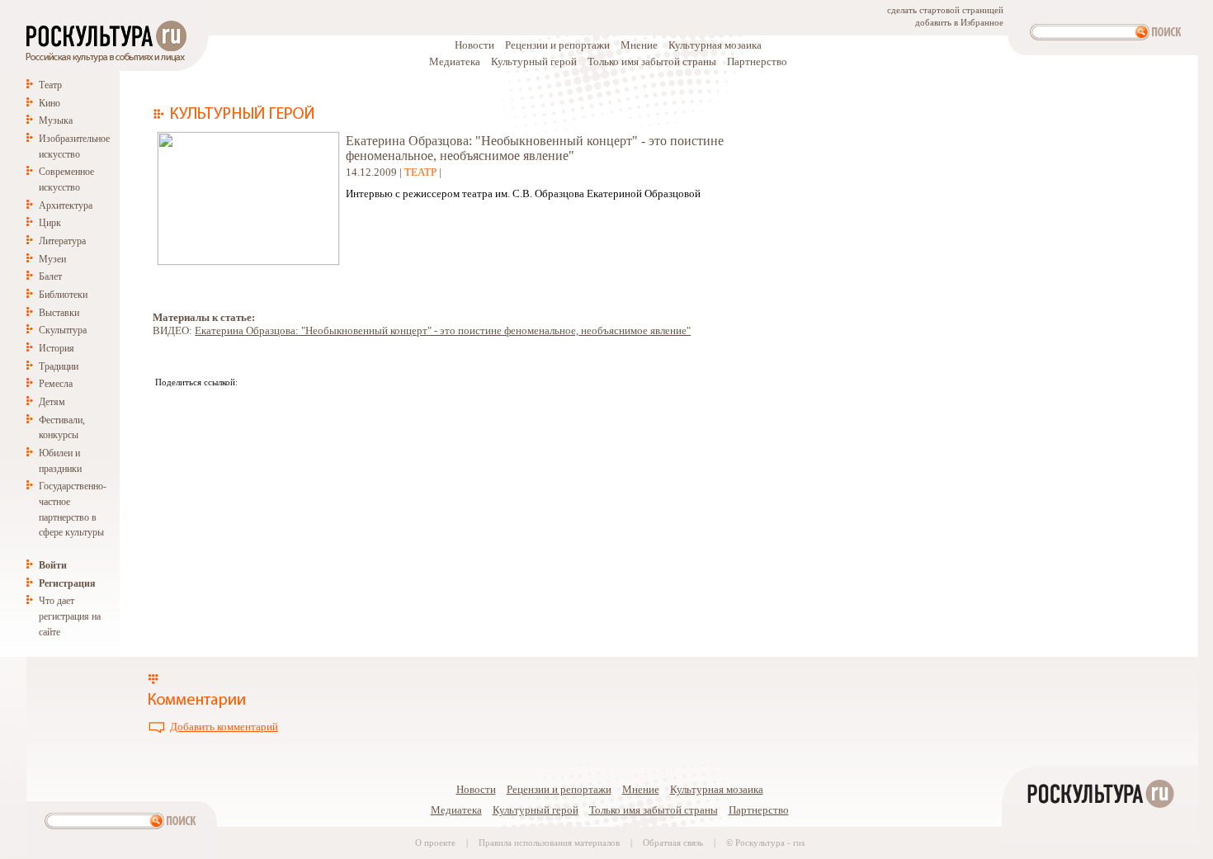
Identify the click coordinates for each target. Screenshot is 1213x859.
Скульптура (63, 330)
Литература (62, 241)
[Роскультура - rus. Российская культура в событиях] (104, 62)
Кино (49, 103)
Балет (50, 276)
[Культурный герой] (233, 116)
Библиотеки (63, 294)
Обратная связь (673, 842)
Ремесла (56, 383)
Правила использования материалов (549, 842)
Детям (52, 402)
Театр (50, 85)
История (56, 348)
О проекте (435, 842)
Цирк (50, 223)
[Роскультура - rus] (1100, 852)
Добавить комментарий (224, 726)
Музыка (56, 120)
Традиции (58, 366)
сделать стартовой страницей (945, 10)
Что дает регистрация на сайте (70, 616)
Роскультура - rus (770, 842)
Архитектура (65, 205)
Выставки (59, 313)
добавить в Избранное (959, 22)
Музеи (52, 259)
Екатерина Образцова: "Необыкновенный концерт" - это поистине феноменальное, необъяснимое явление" (443, 330)
